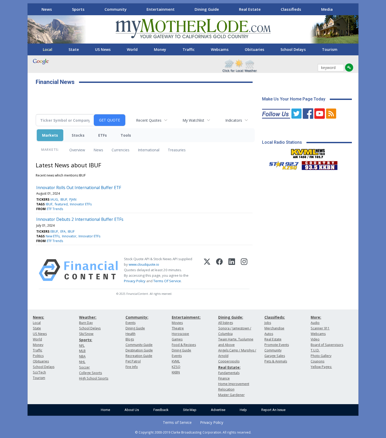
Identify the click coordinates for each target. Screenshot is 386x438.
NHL (82, 362)
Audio (315, 323)
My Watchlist (193, 120)
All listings (225, 323)
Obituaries (254, 49)
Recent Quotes (148, 120)
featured (61, 204)
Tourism (329, 49)
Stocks (78, 135)
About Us (131, 410)
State (74, 49)
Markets (50, 135)
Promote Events (276, 345)
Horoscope (180, 334)
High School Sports (93, 378)
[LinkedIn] (231, 270)
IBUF (63, 199)
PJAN (72, 199)
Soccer (84, 367)
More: (316, 317)
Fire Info (132, 367)
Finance (224, 378)
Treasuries (177, 149)
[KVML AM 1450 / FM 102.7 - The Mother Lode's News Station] (308, 152)
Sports (78, 9)
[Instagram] (244, 270)
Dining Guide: (230, 317)
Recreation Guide (139, 356)
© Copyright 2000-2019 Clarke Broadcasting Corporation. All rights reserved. (193, 432)
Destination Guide (139, 350)
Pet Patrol (133, 361)
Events (130, 323)
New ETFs (53, 236)
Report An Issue (273, 410)
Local (47, 49)
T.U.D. (315, 350)
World (132, 49)
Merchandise (274, 328)
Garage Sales (274, 356)
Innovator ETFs (81, 204)
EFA (63, 231)
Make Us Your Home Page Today (293, 99)
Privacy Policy (134, 281)
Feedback (161, 410)
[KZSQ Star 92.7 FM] (281, 164)
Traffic (188, 49)
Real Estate (250, 9)
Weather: (87, 317)
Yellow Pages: (321, 367)
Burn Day (86, 323)
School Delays (293, 49)
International (148, 149)
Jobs (267, 323)
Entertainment (161, 9)
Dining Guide (207, 9)
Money (160, 49)
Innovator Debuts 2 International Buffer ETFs (79, 219)
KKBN (176, 372)
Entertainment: (186, 317)
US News (103, 49)
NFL (82, 345)
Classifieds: (274, 317)
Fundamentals (228, 373)
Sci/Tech (39, 372)
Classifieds (291, 9)
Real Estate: (229, 367)
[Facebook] (219, 270)
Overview (77, 149)
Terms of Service (177, 422)
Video (315, 339)
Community (116, 9)
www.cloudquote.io (144, 264)
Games (177, 339)
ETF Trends (55, 209)
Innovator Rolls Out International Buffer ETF (78, 187)
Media (327, 9)
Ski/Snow (86, 334)
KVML (176, 361)
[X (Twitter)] (207, 270)
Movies (177, 323)
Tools (126, 135)
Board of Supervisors (327, 345)
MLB (82, 351)
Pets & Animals (275, 361)
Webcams (219, 49)
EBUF (54, 231)
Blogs (130, 339)
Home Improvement (233, 384)
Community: (137, 317)
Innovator (69, 236)
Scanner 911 (320, 328)
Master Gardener (231, 395)
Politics (38, 356)
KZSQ (176, 367)
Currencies (120, 149)
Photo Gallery (321, 356)
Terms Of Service (167, 281)
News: (38, 317)
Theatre (178, 328)
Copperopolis (228, 361)
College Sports (90, 373)
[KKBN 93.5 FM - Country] (319, 164)
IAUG (54, 199)
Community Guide (139, 345)
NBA (82, 356)
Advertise (218, 410)
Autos (268, 334)
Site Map (189, 410)
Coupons (317, 361)
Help (243, 410)
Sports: (85, 339)
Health (130, 334)
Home (105, 410)
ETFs (102, 135)
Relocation (226, 389)
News (46, 9)
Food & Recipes (184, 345)
